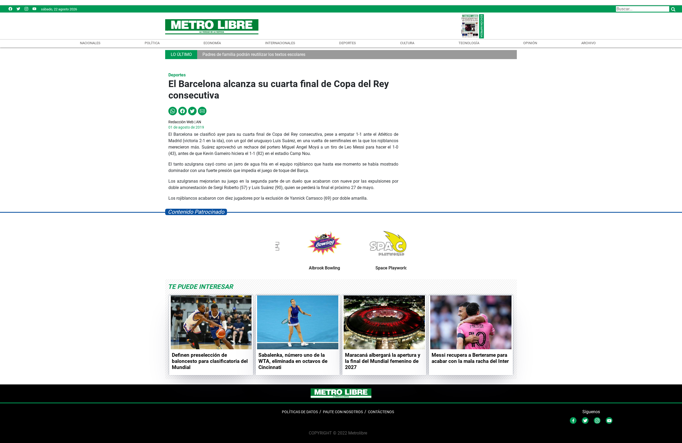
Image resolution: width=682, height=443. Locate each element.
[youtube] (34, 8)
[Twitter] (18, 8)
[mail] (26, 8)
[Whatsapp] (172, 110)
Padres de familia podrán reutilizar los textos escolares (253, 54)
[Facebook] (10, 8)
